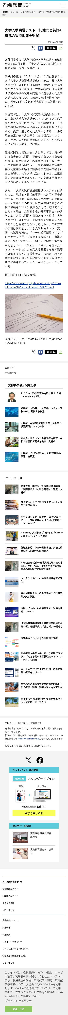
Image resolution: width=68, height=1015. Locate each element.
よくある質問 (8, 903)
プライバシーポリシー (12, 942)
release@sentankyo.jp (28, 738)
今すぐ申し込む (34, 813)
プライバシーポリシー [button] (18, 1000)
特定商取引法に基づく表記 (14, 956)
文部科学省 (11, 373)
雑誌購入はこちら (10, 896)
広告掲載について (10, 920)
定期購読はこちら (10, 889)
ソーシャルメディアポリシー (15, 949)
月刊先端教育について (12, 882)
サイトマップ (8, 963)
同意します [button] (18, 1009)
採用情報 (6, 927)
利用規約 (6, 934)
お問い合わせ (8, 910)
